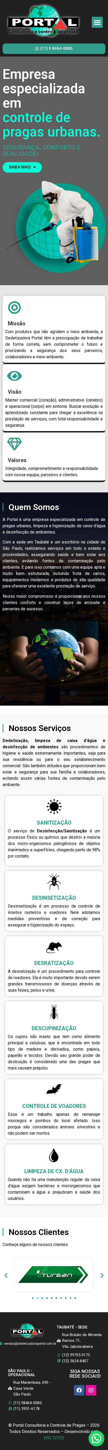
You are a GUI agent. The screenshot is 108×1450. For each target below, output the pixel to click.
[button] (97, 22)
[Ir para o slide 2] (37, 1298)
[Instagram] (91, 1390)
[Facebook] (79, 1390)
